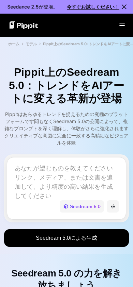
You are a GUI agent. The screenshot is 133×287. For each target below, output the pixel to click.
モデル (31, 43)
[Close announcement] (124, 6)
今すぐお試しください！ (93, 7)
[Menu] (122, 24)
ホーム (13, 43)
